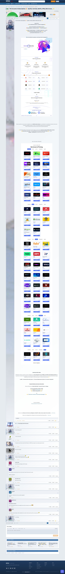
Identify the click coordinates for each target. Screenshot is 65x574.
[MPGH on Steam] (13, 568)
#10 (15, 482)
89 (54, 18)
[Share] (58, 8)
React (57, 433)
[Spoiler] (21, 528)
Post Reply (55, 535)
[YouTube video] (22, 528)
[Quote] (13, 528)
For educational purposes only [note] (54, 571)
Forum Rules (38, 565)
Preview (56, 528)
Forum (9, 6)
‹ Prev (45, 18)
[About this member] (13, 31)
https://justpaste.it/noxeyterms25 (36, 403)
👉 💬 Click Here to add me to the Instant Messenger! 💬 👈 (37, 394)
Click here (53, 412)
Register (53, 1)
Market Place (13, 6)
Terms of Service (39, 566)
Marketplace (30, 566)
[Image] (19, 528)
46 (51, 18)
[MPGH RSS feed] (15, 568)
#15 (15, 520)
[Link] (18, 528)
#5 (15, 446)
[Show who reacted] (57, 420)
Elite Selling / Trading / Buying (19, 6)
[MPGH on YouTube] (11, 568)
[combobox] (31, 1)
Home (6, 6)
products (17, 418)
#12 (9, 497)
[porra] (12, 1)
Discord (53, 564)
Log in (57, 1)
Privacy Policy (38, 564)
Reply (49, 420)
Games (30, 565)
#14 (9, 514)
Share (53, 420)
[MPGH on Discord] (7, 568)
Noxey (17, 423)
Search (30, 568)
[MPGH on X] (9, 568)
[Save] (56, 8)
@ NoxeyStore (38, 389)
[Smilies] (24, 528)
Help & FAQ (38, 568)
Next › (57, 18)
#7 (15, 459)
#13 (9, 506)
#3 (15, 433)
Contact (53, 565)
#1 (15, 420)
